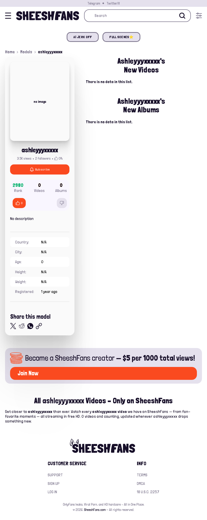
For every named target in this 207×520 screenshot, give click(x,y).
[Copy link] (39, 326)
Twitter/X (113, 3)
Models (26, 51)
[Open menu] (199, 16)
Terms (142, 475)
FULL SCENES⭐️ (121, 37)
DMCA (141, 483)
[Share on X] (13, 326)
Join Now (28, 373)
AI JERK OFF (82, 37)
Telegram (93, 3)
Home (10, 51)
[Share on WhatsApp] (30, 326)
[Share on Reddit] (22, 326)
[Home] (47, 15)
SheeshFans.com (95, 510)
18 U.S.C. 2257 (148, 491)
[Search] (182, 15)
